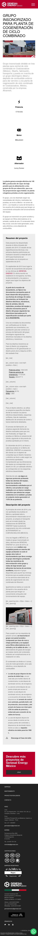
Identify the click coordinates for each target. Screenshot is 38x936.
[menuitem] (32, 4)
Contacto (7, 800)
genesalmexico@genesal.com (12, 908)
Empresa (7, 787)
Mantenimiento (9, 791)
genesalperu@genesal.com (12, 825)
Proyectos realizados (12, 795)
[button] (34, 931)
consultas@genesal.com (11, 844)
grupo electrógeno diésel (17, 75)
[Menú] (32, 4)
